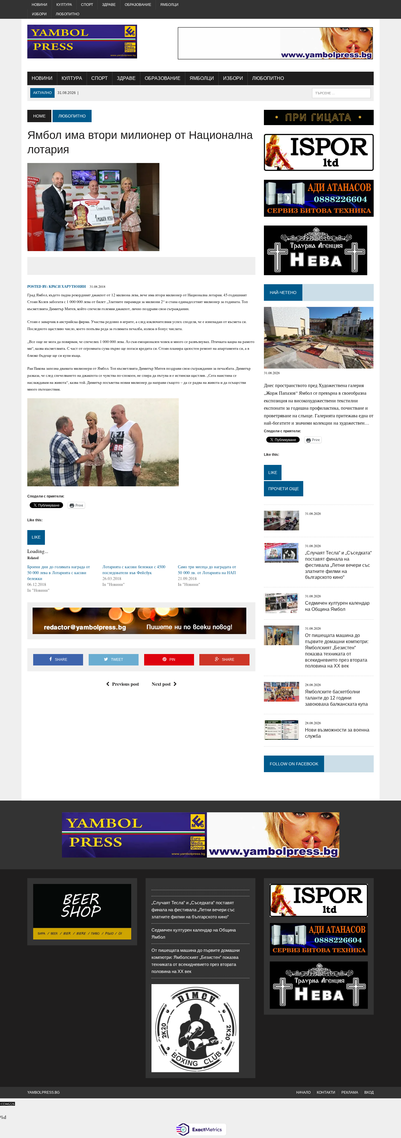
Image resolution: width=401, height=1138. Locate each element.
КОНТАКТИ (326, 1092)
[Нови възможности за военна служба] (281, 736)
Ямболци (169, 5)
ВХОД (369, 1092)
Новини (39, 5)
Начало (303, 1092)
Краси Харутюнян (67, 286)
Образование (138, 5)
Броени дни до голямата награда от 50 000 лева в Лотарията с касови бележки (58, 572)
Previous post (125, 683)
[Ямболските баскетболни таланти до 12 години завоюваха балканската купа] (281, 698)
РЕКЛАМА (349, 1092)
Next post (161, 683)
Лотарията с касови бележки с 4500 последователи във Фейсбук (133, 569)
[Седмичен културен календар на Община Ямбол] (281, 609)
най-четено (283, 292)
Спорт (87, 5)
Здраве (109, 5)
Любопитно (67, 14)
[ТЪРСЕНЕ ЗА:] (341, 92)
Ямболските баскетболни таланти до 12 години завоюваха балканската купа (336, 698)
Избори (39, 14)
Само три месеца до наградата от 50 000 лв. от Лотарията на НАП (207, 569)
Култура (64, 5)
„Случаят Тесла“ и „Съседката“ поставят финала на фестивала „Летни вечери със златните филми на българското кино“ (338, 565)
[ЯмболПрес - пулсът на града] (82, 41)
